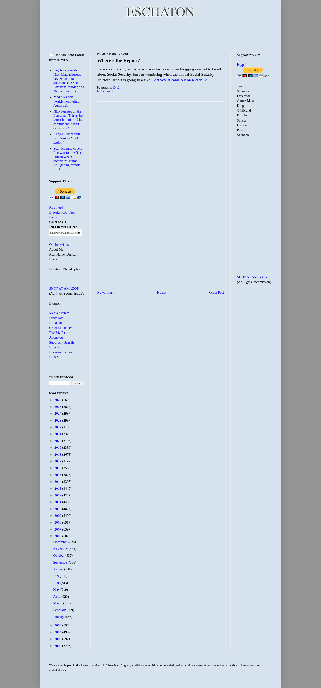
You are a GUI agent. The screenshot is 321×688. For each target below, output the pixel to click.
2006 (58, 536)
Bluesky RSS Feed (62, 212)
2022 (58, 427)
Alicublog (56, 337)
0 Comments (105, 91)
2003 (58, 639)
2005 (58, 625)
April (57, 596)
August (58, 569)
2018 (58, 454)
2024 (58, 413)
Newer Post (105, 292)
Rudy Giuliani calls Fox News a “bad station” (67, 138)
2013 (58, 488)
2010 (58, 509)
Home (161, 292)
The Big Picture (60, 332)
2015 (58, 475)
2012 (58, 495)
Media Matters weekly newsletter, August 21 (66, 101)
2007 (58, 529)
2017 (58, 461)
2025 (58, 407)
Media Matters (59, 313)
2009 (58, 515)
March (58, 603)
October (59, 555)
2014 (58, 481)
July (56, 576)
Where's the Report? (118, 60)
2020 (58, 441)
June (56, 583)
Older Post (216, 292)
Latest (53, 217)
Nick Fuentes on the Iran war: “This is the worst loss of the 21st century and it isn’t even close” (68, 120)
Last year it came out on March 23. (180, 80)
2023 (58, 420)
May (56, 589)
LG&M (54, 357)
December (60, 542)
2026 (58, 400)
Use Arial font (64, 55)
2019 (58, 447)
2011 (58, 502)
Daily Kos (56, 318)
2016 (58, 468)
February (60, 610)
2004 (58, 632)
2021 (58, 434)
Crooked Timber (60, 328)
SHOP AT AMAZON (64, 288)
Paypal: (242, 65)
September (61, 562)
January (59, 617)
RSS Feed (56, 207)
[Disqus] (160, 159)
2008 (58, 522)
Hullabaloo (56, 323)
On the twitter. (59, 244)
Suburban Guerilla (61, 342)
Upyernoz (56, 347)
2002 (58, 646)
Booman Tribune (60, 352)
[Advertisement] (160, 35)
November (61, 549)
